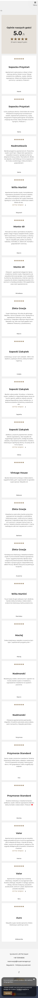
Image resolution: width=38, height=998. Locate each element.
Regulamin (10, 965)
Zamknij (7, 993)
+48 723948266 (19, 958)
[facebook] (19, 972)
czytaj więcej (18, 205)
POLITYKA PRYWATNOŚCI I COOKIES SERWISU (15, 984)
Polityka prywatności (23, 965)
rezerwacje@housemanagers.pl (19, 961)
